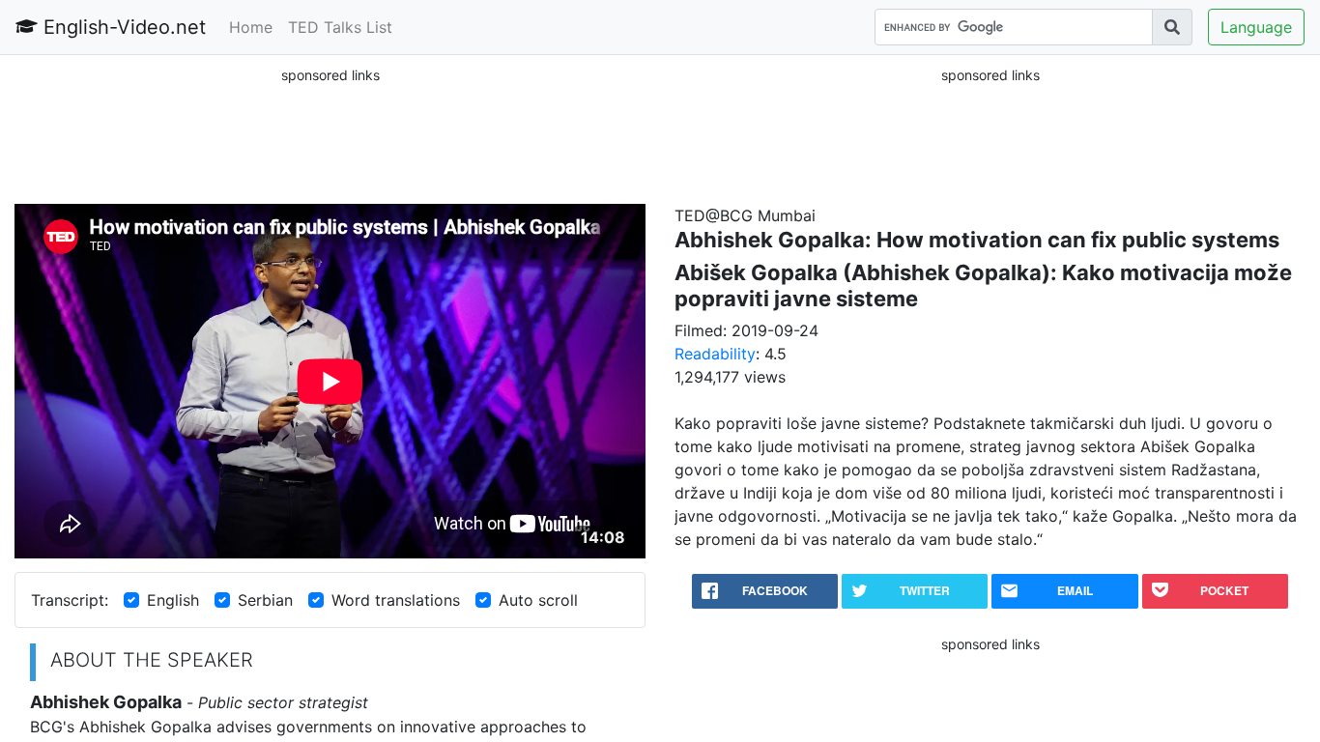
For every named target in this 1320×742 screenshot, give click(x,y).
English (173, 600)
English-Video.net (122, 27)
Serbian (265, 600)
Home (251, 27)
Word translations (395, 600)
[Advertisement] (330, 134)
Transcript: (69, 600)
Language (1256, 27)
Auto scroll (538, 600)
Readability (715, 353)
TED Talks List (340, 27)
